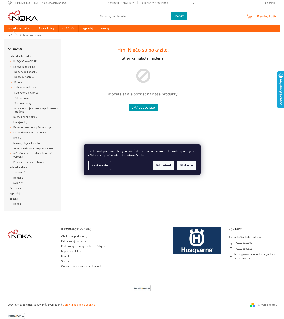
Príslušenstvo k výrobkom (28, 162)
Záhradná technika (20, 56)
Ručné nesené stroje (25, 117)
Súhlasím (186, 165)
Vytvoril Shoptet (267, 305)
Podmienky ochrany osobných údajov (83, 246)
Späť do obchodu (143, 107)
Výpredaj (15, 193)
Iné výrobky (20, 122)
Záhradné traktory (25, 88)
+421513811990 (243, 243)
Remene (18, 178)
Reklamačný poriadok (155, 3)
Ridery (18, 82)
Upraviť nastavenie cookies (79, 305)
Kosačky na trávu (24, 77)
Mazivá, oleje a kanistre (27, 143)
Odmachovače (22, 98)
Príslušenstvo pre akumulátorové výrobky (32, 155)
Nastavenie (100, 165)
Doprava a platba (71, 251)
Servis (65, 261)
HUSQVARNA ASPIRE (25, 61)
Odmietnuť (163, 165)
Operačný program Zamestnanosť (81, 266)
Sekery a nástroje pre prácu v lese (33, 148)
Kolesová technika (24, 67)
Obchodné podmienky (121, 3)
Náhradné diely (18, 167)
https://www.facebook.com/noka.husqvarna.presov (255, 256)
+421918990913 (243, 249)
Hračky (17, 138)
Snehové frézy (23, 103)
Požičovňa (16, 188)
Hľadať (179, 16)
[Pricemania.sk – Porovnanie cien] (142, 288)
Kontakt (65, 256)
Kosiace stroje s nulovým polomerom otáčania (36, 110)
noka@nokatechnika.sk (247, 237)
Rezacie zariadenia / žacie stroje (32, 127)
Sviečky (18, 183)
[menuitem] (18, 28)
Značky (14, 199)
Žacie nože (19, 173)
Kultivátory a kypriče (26, 93)
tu (142, 155)
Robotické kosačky (25, 72)
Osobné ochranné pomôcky (29, 133)
